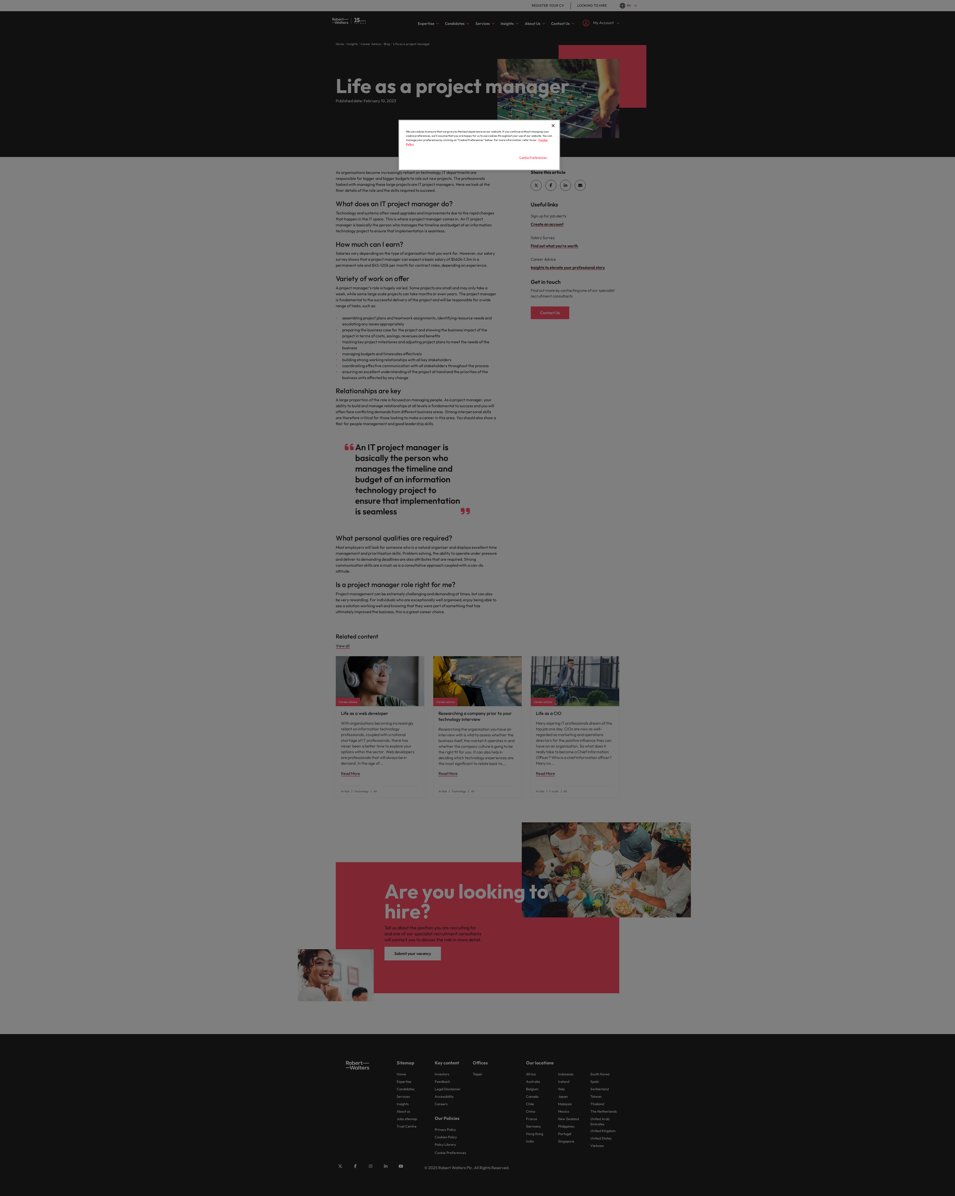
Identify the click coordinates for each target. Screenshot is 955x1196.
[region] (479, 145)
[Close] (553, 125)
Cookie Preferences (533, 157)
